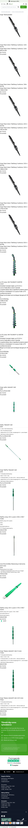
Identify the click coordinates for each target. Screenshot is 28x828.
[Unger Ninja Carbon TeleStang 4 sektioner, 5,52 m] (14, 227)
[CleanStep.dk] (10, 4)
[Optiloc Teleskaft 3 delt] (14, 409)
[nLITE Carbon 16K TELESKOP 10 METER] (14, 267)
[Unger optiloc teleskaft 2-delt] (14, 372)
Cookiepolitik (13, 827)
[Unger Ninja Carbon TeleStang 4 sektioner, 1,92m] (14, 69)
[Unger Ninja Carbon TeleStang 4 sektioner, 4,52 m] (14, 188)
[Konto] (23, 4)
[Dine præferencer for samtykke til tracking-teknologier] (1, 621)
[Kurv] (26, 4)
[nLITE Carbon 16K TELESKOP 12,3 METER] (14, 319)
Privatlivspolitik (5, 827)
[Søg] (18, 7)
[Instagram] (4, 816)
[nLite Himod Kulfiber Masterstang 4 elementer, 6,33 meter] (14, 548)
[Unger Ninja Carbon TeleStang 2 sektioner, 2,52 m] (14, 109)
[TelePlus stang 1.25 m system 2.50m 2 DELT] (14, 501)
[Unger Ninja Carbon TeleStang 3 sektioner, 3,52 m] (14, 148)
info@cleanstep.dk (5, 798)
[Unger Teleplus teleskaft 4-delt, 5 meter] (14, 636)
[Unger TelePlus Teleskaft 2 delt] (14, 455)
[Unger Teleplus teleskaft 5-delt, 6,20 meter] (14, 683)
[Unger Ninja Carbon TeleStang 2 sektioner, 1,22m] (14, 29)
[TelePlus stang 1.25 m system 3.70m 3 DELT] (14, 592)
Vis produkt (3, 54)
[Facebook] (2, 816)
